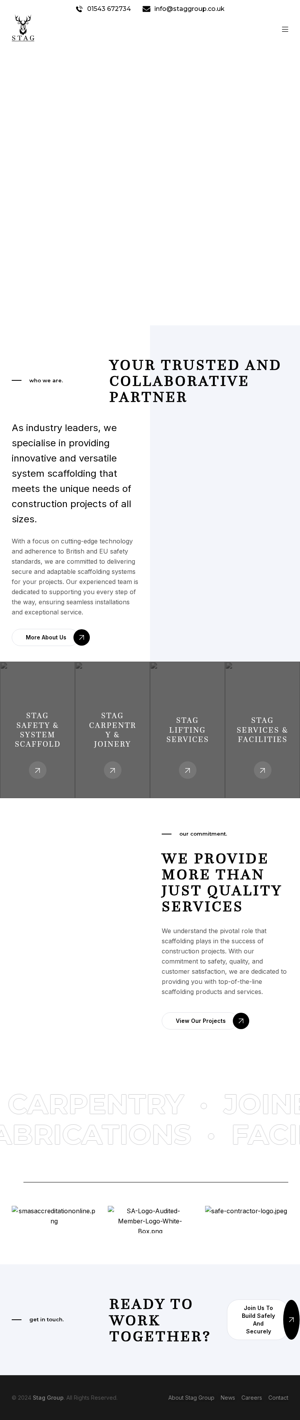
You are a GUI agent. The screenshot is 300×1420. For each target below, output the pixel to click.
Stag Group (48, 1397)
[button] (45, 637)
